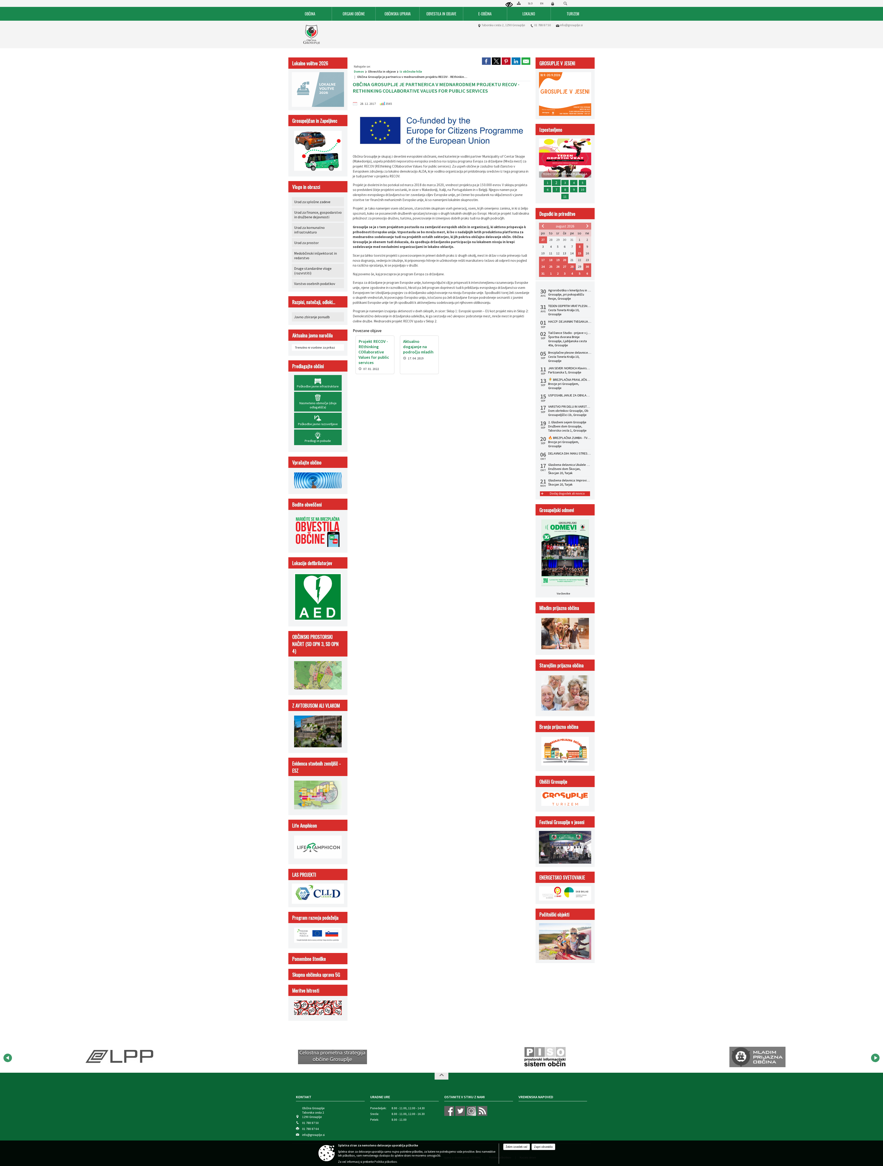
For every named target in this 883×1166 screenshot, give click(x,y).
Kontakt (303, 1097)
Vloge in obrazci (306, 186)
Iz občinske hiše (411, 71)
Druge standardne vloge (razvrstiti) (313, 270)
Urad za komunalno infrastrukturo (309, 229)
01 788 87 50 (542, 25)
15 (579, 253)
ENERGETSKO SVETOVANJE (562, 877)
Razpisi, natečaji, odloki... (313, 301)
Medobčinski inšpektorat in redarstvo (315, 255)
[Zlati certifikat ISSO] (757, 1057)
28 (571, 266)
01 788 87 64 (310, 1129)
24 (543, 266)
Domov (359, 71)
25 (550, 266)
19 (557, 260)
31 (543, 273)
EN (541, 3)
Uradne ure (380, 1097)
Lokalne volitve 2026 (310, 63)
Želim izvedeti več (517, 1147)
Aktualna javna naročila (312, 335)
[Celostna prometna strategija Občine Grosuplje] (120, 1057)
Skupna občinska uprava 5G (316, 974)
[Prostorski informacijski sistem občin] (333, 1057)
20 (564, 260)
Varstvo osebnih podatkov (314, 283)
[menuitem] (310, 14)
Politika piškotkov (385, 1162)
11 (565, 196)
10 (582, 190)
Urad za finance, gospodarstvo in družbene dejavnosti (318, 214)
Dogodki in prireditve (557, 213)
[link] (486, 61)
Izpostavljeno (550, 129)
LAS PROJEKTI (304, 874)
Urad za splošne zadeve (312, 201)
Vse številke (563, 593)
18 (550, 260)
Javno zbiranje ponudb (312, 317)
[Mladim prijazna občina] (545, 1057)
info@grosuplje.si (571, 25)
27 (543, 240)
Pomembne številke (309, 958)
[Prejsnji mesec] (543, 226)
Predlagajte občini (308, 366)
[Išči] (565, 3)
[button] (7, 1058)
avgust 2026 (565, 226)
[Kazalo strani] (519, 3)
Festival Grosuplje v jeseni (561, 821)
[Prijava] (552, 4)
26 (557, 266)
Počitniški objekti (554, 914)
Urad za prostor (306, 242)
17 (543, 260)
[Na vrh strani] (441, 1076)
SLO (530, 3)
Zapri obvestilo (543, 1147)
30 (587, 266)
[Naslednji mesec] (587, 226)
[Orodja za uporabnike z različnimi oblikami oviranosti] (509, 5)
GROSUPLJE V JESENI (557, 63)
